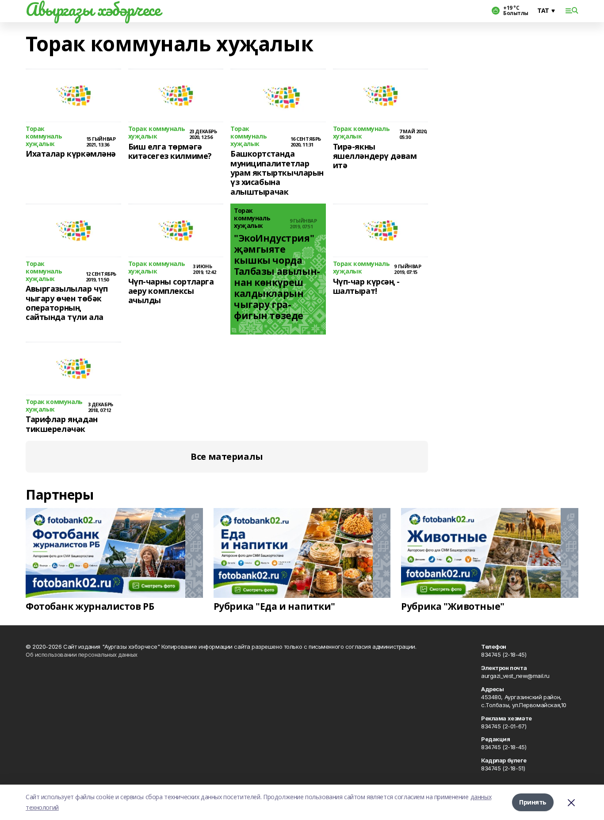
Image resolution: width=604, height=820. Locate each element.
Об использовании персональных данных (82, 654)
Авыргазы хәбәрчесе (93, 9)
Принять (533, 802)
